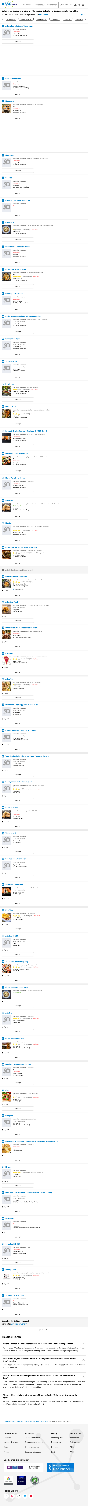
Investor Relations (11, 1442)
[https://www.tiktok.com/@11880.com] (18, 1496)
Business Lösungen (33, 1452)
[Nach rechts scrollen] (84, 19)
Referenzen (52, 4)
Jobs (6, 1447)
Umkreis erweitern (19, 1323)
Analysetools (39, 4)
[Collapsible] (83, 1344)
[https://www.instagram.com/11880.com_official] (12, 1496)
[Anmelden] (76, 4)
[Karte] (81, 14)
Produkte (27, 4)
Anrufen (18, 41)
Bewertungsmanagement (35, 1442)
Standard (42, 15)
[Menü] (84, 4)
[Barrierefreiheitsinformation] (80, 4)
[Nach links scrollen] (3, 19)
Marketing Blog (57, 1438)
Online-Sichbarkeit (32, 1438)
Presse (6, 1452)
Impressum (74, 1438)
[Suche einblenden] (72, 4)
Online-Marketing (32, 1447)
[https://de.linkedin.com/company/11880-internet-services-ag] (24, 1496)
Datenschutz (75, 1442)
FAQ (53, 1452)
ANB (72, 1452)
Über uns (64, 4)
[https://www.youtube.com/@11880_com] (30, 1496)
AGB (72, 1447)
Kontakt (54, 1447)
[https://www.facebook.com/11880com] (6, 1496)
